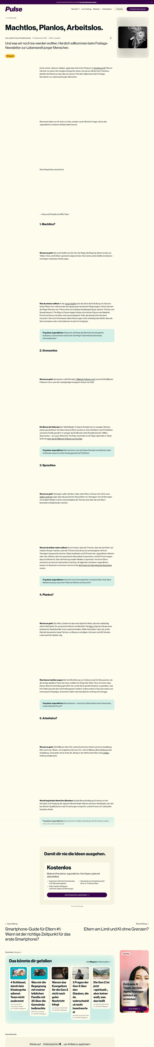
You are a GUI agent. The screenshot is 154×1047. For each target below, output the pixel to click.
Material (96, 9)
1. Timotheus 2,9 (98, 68)
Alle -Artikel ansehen (97, 962)
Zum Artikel (133, 1009)
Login (81, 906)
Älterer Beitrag (141, 924)
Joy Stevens (55, 1008)
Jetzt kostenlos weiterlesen (76, 895)
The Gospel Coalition (17, 1006)
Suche (120, 9)
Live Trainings (86, 9)
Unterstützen (107, 9)
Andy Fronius (14, 38)
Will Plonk (34, 1012)
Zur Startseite (11, 18)
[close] (151, 2)
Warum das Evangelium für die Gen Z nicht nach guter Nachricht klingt (60, 993)
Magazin (23, 1008)
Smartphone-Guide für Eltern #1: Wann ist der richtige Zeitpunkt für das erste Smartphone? (37, 934)
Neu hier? (74, 9)
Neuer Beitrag (12, 924)
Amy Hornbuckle (15, 1004)
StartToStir (64, 1008)
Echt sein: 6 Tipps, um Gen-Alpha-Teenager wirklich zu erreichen (133, 991)
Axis (6, 38)
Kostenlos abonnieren (138, 9)
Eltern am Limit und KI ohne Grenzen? (116, 929)
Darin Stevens (77, 1015)
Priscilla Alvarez (25, 38)
